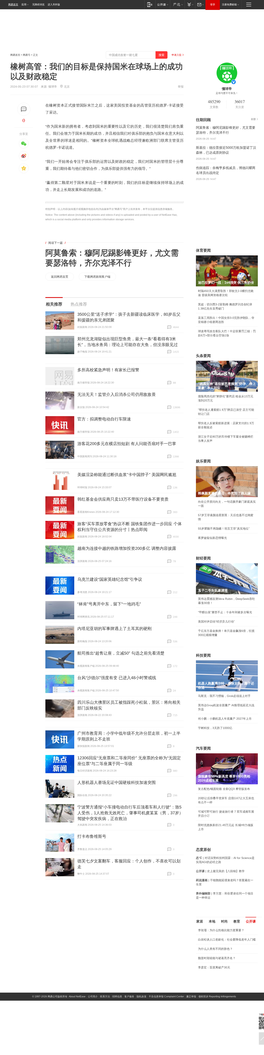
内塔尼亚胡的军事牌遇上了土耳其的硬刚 (114, 628)
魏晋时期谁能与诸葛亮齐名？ (217, 958)
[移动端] (149, 4)
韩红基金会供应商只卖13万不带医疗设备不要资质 (123, 499)
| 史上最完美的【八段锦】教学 (220, 871)
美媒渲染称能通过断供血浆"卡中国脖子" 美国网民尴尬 (126, 474)
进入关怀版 (54, 4)
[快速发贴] (23, 109)
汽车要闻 (203, 748)
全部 (253, 119)
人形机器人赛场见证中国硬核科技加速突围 (116, 782)
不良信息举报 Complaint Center (166, 996)
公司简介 (93, 996)
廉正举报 (191, 996)
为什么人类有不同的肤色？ (215, 948)
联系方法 (105, 996)
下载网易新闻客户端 (97, 276)
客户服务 (129, 996)
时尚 (224, 921)
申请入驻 (177, 55)
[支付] (190, 4)
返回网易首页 (59, 276)
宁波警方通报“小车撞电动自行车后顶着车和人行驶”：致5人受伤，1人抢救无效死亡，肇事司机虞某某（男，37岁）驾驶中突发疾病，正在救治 (130, 813)
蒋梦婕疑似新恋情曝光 (212, 537)
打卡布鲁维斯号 (91, 836)
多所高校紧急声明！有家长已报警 (108, 370)
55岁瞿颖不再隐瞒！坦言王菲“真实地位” (224, 528)
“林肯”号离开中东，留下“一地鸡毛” (109, 604)
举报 (181, 86)
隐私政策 (141, 996)
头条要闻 (203, 356)
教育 (236, 921)
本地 (212, 921)
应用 (23, 4)
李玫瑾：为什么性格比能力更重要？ (221, 930)
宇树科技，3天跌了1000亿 (215, 728)
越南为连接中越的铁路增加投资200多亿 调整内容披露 (126, 548)
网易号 (26, 55)
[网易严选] (177, 4)
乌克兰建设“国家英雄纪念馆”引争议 (109, 579)
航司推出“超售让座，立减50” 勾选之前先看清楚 (120, 653)
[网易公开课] (162, 4)
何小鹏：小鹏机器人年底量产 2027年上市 (225, 718)
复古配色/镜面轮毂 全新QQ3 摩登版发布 (224, 789)
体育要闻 (203, 250)
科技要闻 (203, 655)
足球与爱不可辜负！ (227, 93)
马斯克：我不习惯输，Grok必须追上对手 (224, 696)
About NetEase (77, 996)
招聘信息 (117, 996)
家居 (199, 921)
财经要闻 (203, 558)
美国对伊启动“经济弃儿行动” (216, 621)
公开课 (251, 921)
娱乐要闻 (203, 461)
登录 (212, 4)
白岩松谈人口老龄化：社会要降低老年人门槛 (227, 939)
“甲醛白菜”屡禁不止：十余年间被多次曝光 (225, 612)
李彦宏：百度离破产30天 (214, 967)
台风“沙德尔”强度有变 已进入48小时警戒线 (116, 677)
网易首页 (13, 4)
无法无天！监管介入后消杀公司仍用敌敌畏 (116, 394)
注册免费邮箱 (229, 4)
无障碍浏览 (38, 4)
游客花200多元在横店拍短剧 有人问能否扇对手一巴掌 (126, 443)
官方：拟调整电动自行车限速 (104, 419)
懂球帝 (52, 86)
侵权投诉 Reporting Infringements (217, 996)
